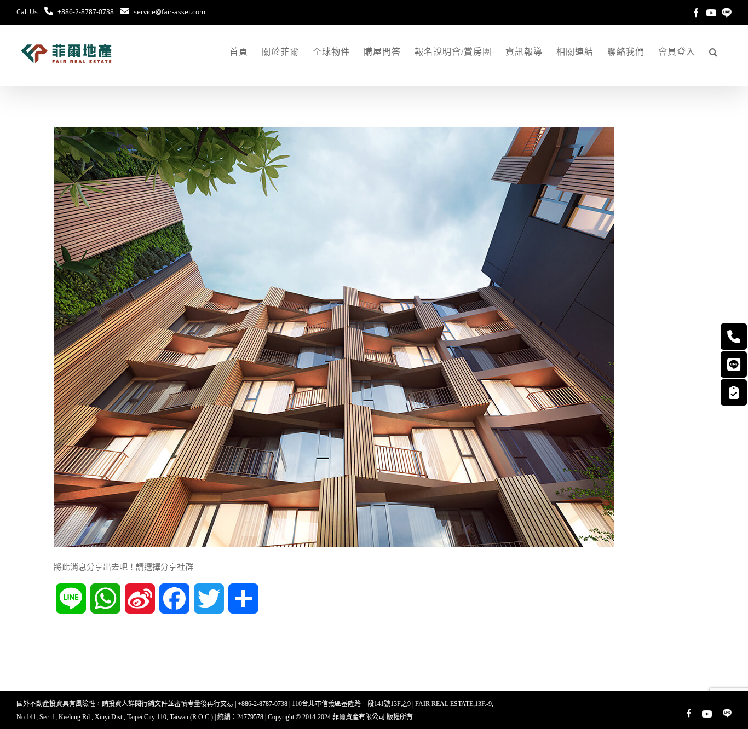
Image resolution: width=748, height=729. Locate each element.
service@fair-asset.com (169, 11)
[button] (713, 52)
